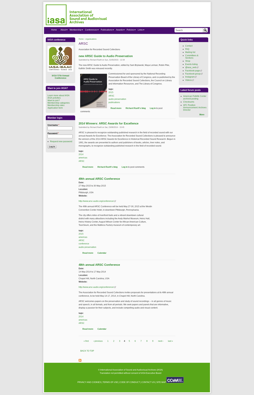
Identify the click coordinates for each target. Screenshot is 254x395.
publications (114, 102)
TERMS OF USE (110, 382)
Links (139, 30)
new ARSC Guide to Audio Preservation (106, 56)
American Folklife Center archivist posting (194, 97)
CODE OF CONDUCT (130, 382)
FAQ (187, 49)
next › (160, 341)
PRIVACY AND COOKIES (89, 382)
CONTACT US (148, 382)
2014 (81, 154)
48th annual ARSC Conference (99, 264)
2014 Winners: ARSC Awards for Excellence (108, 123)
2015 (111, 92)
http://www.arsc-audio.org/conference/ (97, 201)
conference (84, 243)
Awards (118, 30)
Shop (187, 61)
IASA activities (54, 98)
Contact (188, 46)
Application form (55, 108)
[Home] (76, 15)
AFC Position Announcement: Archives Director (194, 107)
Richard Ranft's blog (136, 108)
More (201, 114)
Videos (189, 80)
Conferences (90, 30)
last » (170, 341)
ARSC (111, 96)
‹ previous (98, 341)
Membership (74, 30)
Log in (153, 108)
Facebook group (194, 74)
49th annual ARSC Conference (99, 178)
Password (53, 133)
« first (86, 341)
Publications (105, 30)
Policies (129, 30)
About (62, 30)
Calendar (101, 253)
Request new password (61, 141)
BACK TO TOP (87, 351)
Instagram (191, 77)
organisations (91, 39)
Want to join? (54, 100)
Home (81, 39)
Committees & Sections (191, 56)
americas (83, 157)
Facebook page (193, 70)
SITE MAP (161, 382)
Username (53, 125)
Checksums (188, 102)
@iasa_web (192, 67)
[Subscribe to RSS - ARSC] (80, 361)
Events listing (191, 64)
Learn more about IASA (58, 95)
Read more (116, 108)
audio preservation (117, 99)
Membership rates (56, 105)
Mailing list (190, 52)
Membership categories (59, 103)
